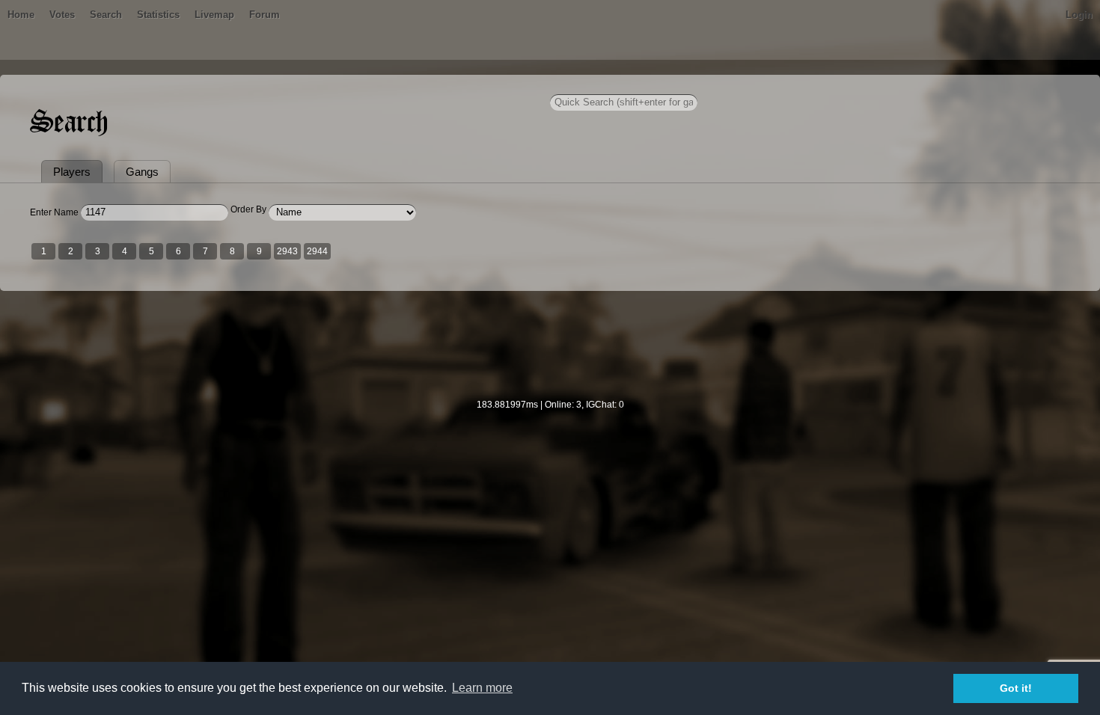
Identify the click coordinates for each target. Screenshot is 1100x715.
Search (106, 14)
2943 (287, 251)
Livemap (214, 14)
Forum (264, 14)
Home (20, 14)
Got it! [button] (1016, 688)
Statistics (158, 14)
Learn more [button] (482, 687)
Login (1079, 14)
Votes (62, 14)
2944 (317, 251)
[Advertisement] (550, 354)
